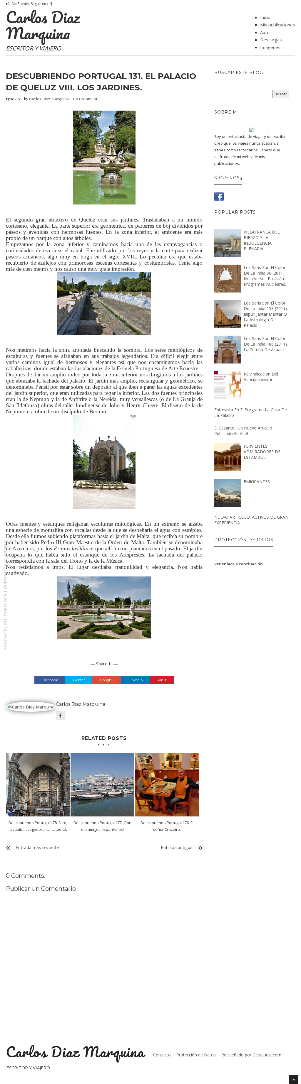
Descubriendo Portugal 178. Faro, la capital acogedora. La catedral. (38, 826)
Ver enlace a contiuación (238, 563)
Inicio (265, 17)
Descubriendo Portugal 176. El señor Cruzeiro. (167, 826)
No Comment (85, 98)
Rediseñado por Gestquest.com (251, 1055)
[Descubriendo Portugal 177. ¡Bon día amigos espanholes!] (103, 785)
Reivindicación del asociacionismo (261, 376)
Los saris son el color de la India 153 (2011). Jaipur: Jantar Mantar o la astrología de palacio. (266, 314)
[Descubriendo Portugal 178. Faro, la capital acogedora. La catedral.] (38, 785)
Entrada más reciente (37, 847)
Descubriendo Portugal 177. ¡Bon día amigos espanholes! (102, 826)
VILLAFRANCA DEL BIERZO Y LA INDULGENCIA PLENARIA (262, 240)
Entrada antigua (177, 847)
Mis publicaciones (277, 25)
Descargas (271, 40)
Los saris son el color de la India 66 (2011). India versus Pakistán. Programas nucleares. (265, 276)
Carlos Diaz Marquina (43, 25)
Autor (265, 32)
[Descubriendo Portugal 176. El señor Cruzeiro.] (167, 785)
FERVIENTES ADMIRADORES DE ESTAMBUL (262, 451)
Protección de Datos (196, 1055)
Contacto (162, 1055)
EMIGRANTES (257, 481)
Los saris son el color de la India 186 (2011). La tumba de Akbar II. (266, 344)
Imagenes (270, 47)
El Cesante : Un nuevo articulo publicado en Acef (243, 430)
